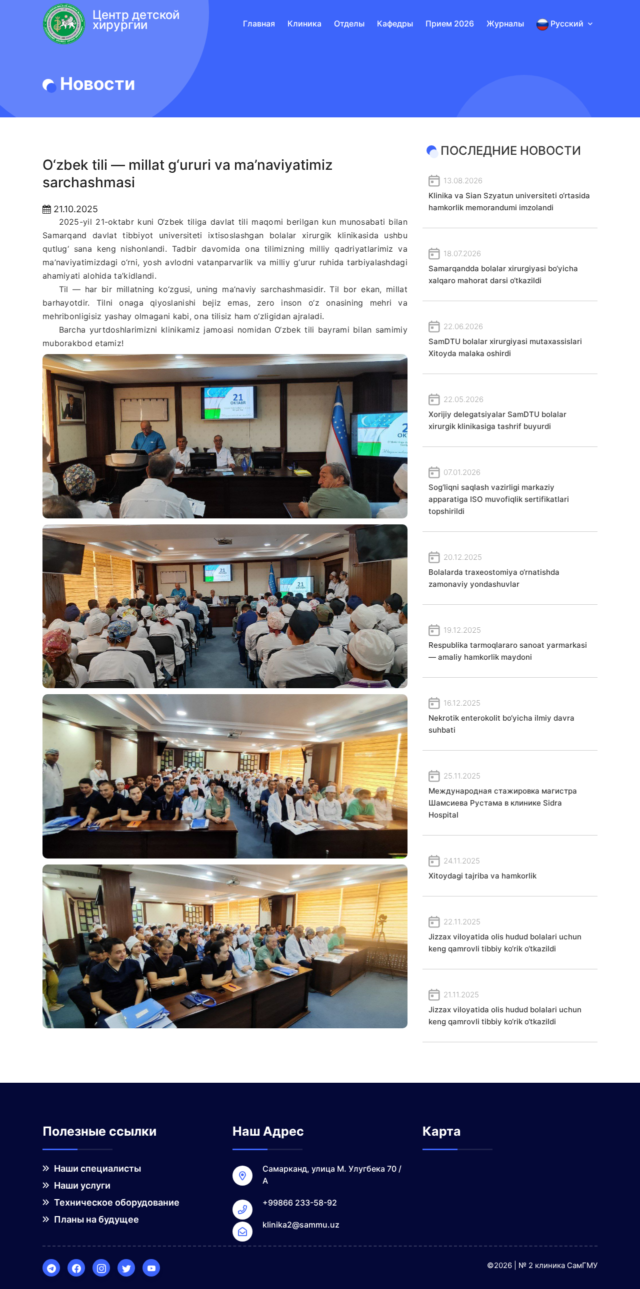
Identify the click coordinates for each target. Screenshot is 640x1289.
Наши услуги (81, 1185)
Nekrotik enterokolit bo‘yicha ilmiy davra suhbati (501, 716)
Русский (567, 23)
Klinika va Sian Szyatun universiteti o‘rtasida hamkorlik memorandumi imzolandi (509, 194)
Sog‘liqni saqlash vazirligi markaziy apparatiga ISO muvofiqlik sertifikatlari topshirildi (498, 491)
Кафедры (395, 23)
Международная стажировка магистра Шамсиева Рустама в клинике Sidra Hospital (502, 795)
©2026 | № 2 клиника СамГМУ (542, 1265)
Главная (259, 23)
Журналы (505, 23)
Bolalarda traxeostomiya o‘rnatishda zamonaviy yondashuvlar (494, 570)
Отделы (349, 23)
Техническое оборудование (116, 1202)
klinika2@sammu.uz (301, 1225)
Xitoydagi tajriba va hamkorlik (482, 868)
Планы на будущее (95, 1219)
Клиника (305, 23)
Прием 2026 (450, 23)
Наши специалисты (96, 1168)
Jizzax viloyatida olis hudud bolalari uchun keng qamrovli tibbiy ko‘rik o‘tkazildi (505, 935)
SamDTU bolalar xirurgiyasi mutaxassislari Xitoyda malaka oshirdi (505, 340)
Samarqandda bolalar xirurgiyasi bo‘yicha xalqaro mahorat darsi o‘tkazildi (503, 267)
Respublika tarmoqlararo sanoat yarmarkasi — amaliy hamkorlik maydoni (507, 643)
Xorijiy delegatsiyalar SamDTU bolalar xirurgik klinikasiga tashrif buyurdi (497, 413)
